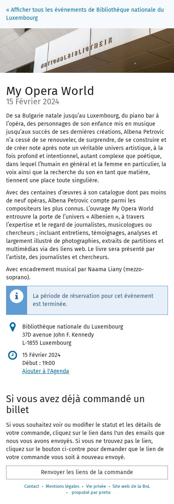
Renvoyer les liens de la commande (87, 472)
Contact (31, 486)
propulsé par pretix (91, 492)
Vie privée (96, 486)
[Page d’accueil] (87, 50)
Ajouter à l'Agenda (45, 371)
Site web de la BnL (131, 486)
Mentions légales (62, 486)
